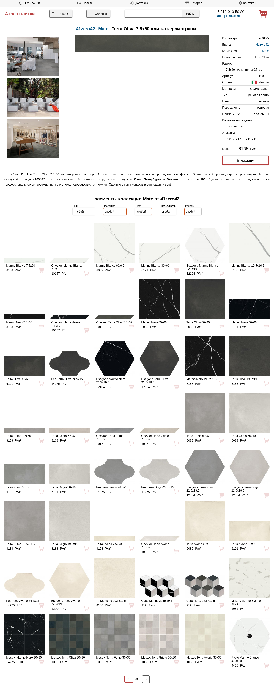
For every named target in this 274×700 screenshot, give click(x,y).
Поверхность (168, 205)
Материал (109, 205)
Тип (76, 205)
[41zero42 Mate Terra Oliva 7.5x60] (142, 43)
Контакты (249, 3)
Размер (189, 205)
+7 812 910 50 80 (229, 12)
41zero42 (262, 44)
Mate (103, 28)
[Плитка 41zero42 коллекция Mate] (33, 56)
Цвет (138, 205)
